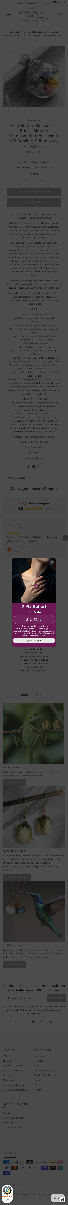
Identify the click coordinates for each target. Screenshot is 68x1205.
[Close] (51, 562)
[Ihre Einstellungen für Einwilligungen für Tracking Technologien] (62, 1199)
